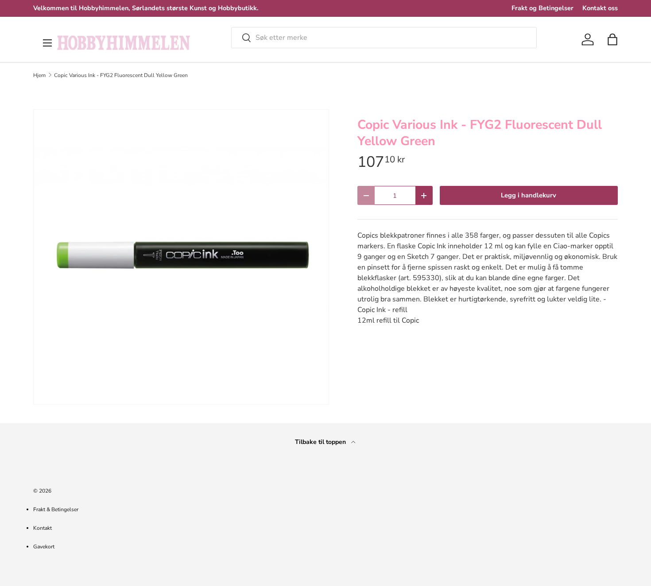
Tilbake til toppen (321, 442)
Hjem (39, 75)
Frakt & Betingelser (55, 509)
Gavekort (43, 546)
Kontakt (42, 528)
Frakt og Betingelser (543, 8)
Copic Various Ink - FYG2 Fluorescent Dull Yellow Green (121, 75)
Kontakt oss (600, 8)
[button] (612, 39)
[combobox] (384, 37)
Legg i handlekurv (528, 195)
